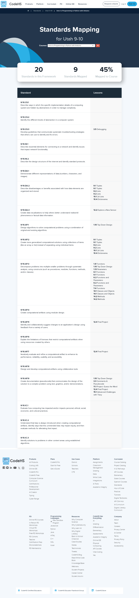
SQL (52, 542)
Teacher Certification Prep (35, 541)
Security (117, 543)
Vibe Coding (97, 552)
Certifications (34, 484)
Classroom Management (98, 466)
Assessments (98, 534)
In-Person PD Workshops (34, 524)
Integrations (97, 481)
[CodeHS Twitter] (19, 468)
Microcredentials (35, 545)
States (74, 545)
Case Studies (77, 542)
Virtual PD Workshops (33, 529)
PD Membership (35, 548)
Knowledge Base (78, 563)
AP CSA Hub (119, 501)
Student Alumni (77, 576)
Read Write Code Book (78, 559)
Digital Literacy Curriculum (119, 509)
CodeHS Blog (77, 555)
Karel (52, 545)
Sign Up (132, 4)
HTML (52, 535)
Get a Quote (55, 469)
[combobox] (71, 45)
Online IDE (33, 469)
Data (95, 474)
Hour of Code (119, 488)
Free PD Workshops (36, 533)
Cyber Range (34, 499)
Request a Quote (111, 4)
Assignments (98, 462)
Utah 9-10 (48, 11)
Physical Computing (97, 544)
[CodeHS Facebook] (4, 468)
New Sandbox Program (58, 521)
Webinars (75, 566)
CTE (73, 472)
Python (53, 529)
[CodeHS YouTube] (15, 468)
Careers (117, 526)
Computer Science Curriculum (36, 479)
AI (93, 521)
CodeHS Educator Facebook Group (71, 591)
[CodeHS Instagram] (7, 468)
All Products (33, 462)
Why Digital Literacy (76, 532)
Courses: (43, 45)
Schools (75, 465)
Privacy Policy (119, 539)
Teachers (75, 469)
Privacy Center (119, 530)
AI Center (117, 533)
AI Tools (96, 484)
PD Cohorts (33, 537)
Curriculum (118, 459)
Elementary (118, 475)
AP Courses (118, 472)
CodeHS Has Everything (98, 517)
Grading (96, 471)
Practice (117, 492)
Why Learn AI (77, 528)
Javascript (54, 526)
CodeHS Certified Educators (31, 591)
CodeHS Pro (33, 472)
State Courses (119, 478)
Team (116, 523)
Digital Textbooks (120, 498)
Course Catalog (120, 462)
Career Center (77, 573)
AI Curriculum (119, 505)
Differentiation (98, 527)
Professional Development (34, 488)
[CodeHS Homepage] (12, 4)
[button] (29, 4)
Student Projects (78, 570)
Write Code (97, 477)
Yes (94, 555)
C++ (51, 539)
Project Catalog (120, 465)
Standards (37, 11)
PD (30, 517)
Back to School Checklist (77, 537)
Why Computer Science (77, 520)
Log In (123, 4)
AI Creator (33, 492)
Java (52, 532)
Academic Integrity (100, 487)
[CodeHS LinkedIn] (11, 468)
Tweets (74, 551)
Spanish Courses (120, 482)
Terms (116, 536)
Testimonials (76, 548)
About (116, 520)
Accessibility (118, 546)
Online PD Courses (36, 520)
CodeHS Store (100, 591)
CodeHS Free (34, 475)
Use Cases (76, 459)
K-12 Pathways (119, 469)
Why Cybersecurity (79, 525)
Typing (31, 495)
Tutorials (117, 495)
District (74, 462)
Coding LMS (33, 465)
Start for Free (55, 465)
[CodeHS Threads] (23, 468)
